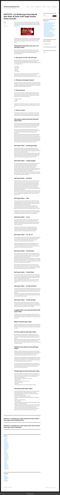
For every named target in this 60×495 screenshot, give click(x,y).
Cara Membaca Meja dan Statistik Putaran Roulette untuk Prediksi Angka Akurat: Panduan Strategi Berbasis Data (49, 23)
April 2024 (5, 463)
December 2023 (6, 467)
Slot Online (44, 6)
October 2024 (6, 458)
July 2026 (5, 438)
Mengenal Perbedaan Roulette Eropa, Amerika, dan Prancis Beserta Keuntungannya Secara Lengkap (49, 33)
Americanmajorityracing (11, 6)
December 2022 (6, 469)
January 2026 (6, 444)
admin (5, 24)
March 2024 (6, 464)
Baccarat (32, 6)
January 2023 (6, 468)
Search (44, 14)
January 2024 (6, 466)
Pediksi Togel (54, 6)
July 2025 (5, 449)
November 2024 (6, 457)
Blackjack (49, 6)
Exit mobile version (30, 493)
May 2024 (5, 462)
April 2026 (5, 441)
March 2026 (6, 442)
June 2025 (5, 450)
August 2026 (6, 437)
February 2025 (6, 454)
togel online (16, 23)
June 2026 (5, 439)
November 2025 (6, 446)
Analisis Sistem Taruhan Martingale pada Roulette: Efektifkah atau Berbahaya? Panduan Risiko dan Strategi (49, 26)
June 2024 (5, 461)
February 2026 (6, 443)
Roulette (28, 6)
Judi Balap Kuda (38, 6)
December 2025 (6, 445)
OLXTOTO (10, 487)
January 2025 (6, 455)
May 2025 (5, 451)
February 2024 (6, 465)
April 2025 (5, 452)
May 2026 (5, 440)
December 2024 (6, 456)
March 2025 (6, 453)
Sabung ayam (6, 480)
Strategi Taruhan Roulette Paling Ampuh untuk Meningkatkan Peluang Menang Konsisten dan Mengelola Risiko (49, 35)
